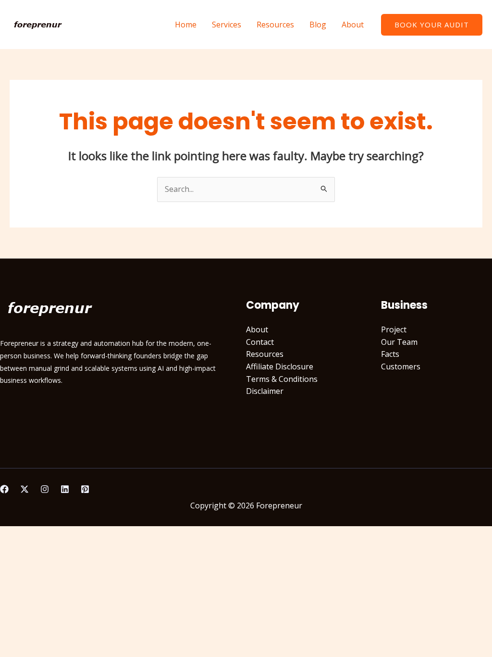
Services (226, 24)
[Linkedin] (65, 489)
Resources (275, 24)
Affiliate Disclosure (279, 366)
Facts (390, 354)
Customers (400, 366)
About (353, 24)
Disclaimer (264, 391)
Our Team (399, 342)
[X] (24, 489)
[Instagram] (44, 489)
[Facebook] (4, 489)
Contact (260, 342)
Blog (317, 24)
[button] (431, 25)
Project (393, 329)
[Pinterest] (85, 489)
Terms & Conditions (282, 379)
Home (186, 24)
